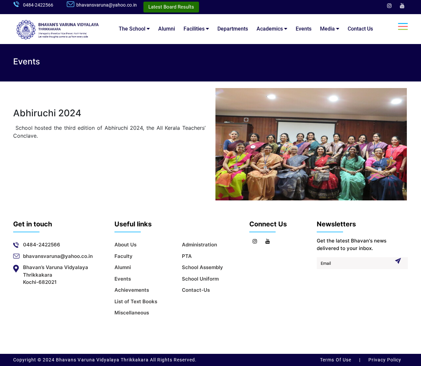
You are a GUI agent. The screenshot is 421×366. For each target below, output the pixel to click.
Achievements (131, 290)
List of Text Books (135, 301)
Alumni (166, 29)
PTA (187, 256)
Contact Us (360, 29)
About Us (125, 244)
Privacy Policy (384, 359)
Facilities (195, 29)
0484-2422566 (38, 5)
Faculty (123, 256)
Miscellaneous (131, 312)
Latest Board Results (171, 7)
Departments (232, 29)
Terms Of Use (336, 359)
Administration (199, 244)
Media (328, 29)
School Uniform (200, 279)
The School (133, 29)
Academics (270, 29)
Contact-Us (196, 290)
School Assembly (202, 267)
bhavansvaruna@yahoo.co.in (106, 5)
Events (303, 29)
